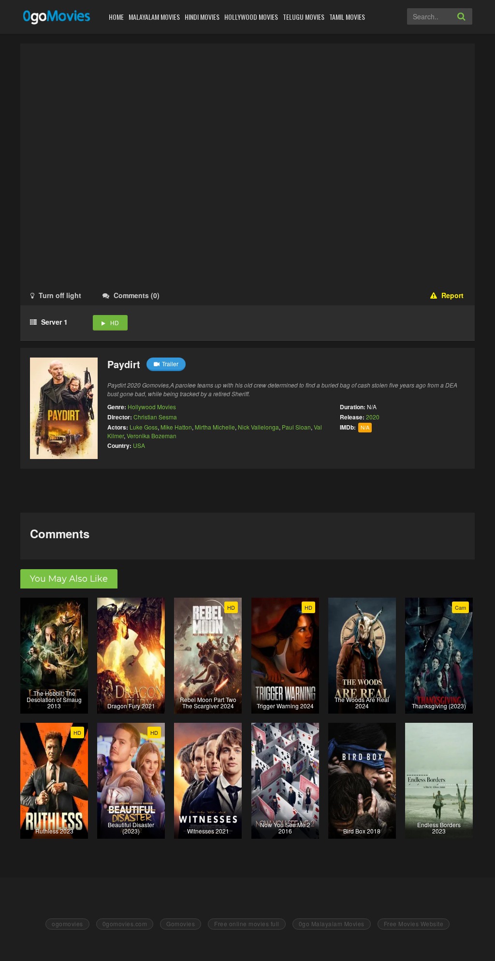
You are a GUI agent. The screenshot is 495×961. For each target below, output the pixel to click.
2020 (372, 417)
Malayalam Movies (154, 17)
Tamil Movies (347, 17)
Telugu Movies (303, 17)
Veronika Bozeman (151, 435)
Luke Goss (144, 427)
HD (114, 322)
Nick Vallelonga (258, 427)
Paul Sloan (296, 427)
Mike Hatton (176, 427)
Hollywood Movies (251, 17)
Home (116, 17)
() (137, 295)
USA (139, 445)
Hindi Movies (202, 17)
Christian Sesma (155, 417)
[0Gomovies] (57, 17)
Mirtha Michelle (215, 427)
